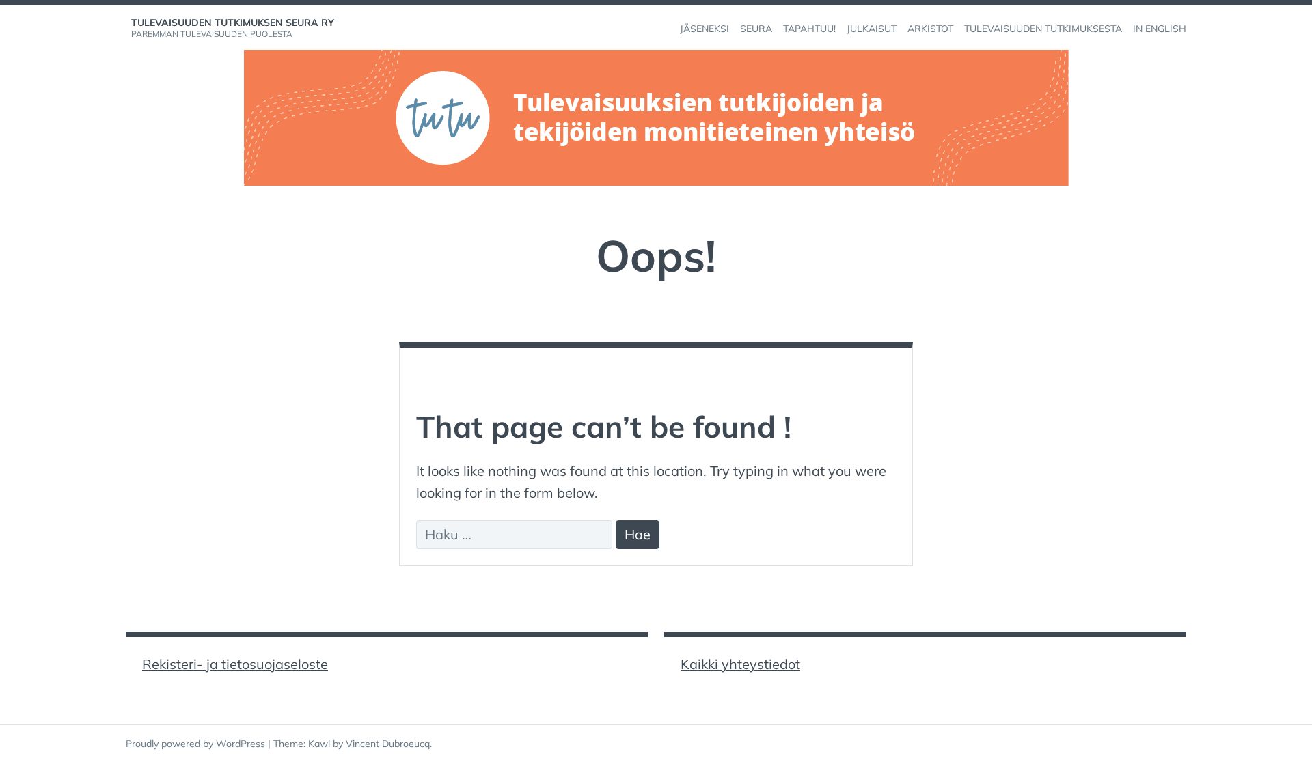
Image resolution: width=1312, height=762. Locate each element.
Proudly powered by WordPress (197, 743)
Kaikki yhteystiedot (740, 664)
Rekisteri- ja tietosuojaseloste (235, 664)
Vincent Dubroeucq (388, 743)
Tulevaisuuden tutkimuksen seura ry (232, 22)
